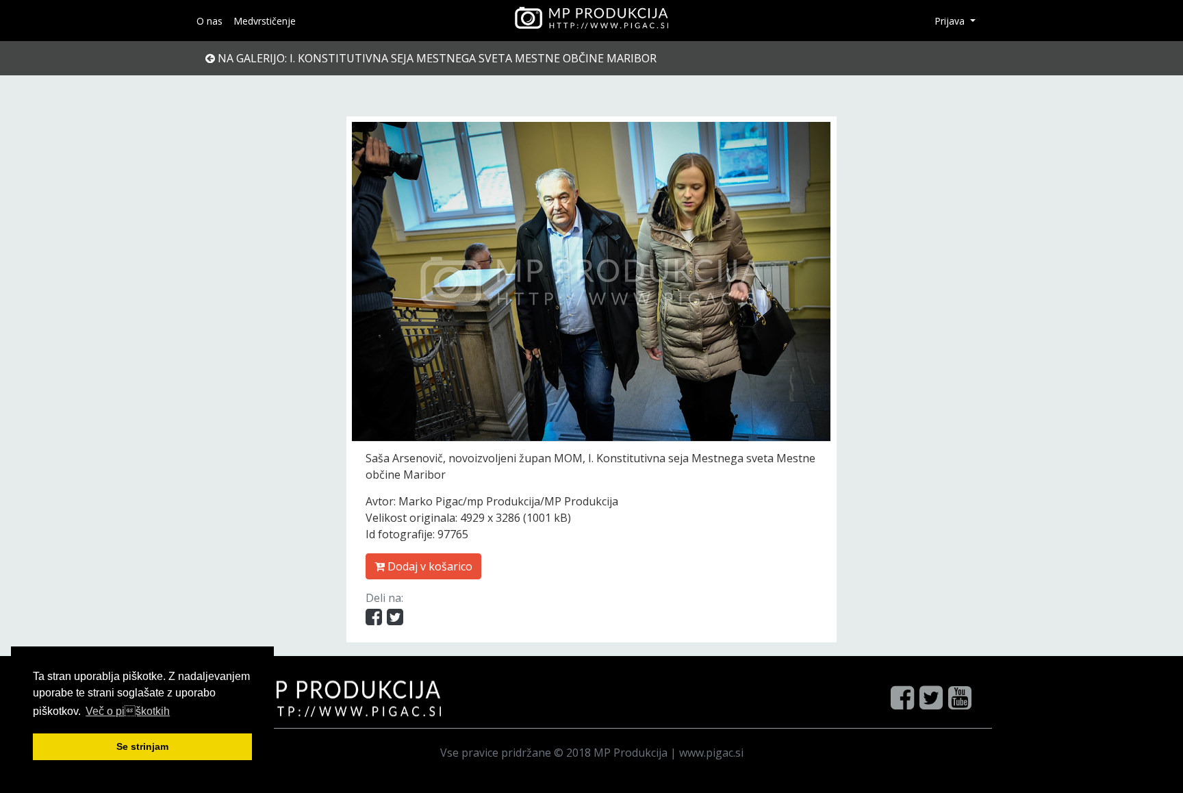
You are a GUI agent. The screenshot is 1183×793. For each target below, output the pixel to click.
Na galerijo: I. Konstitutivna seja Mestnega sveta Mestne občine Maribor (436, 58)
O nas (209, 20)
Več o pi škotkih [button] (128, 711)
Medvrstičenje (264, 20)
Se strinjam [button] (142, 746)
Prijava (950, 20)
